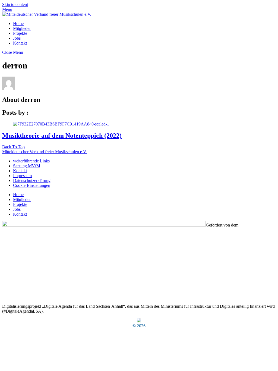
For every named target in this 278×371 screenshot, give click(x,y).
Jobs (17, 38)
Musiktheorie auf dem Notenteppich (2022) (62, 135)
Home (18, 23)
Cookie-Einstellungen (31, 185)
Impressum (22, 175)
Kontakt (20, 43)
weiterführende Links (31, 161)
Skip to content (15, 4)
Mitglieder (22, 28)
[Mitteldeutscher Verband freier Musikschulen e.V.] (46, 14)
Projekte (20, 33)
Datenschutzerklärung (31, 180)
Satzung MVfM (26, 166)
